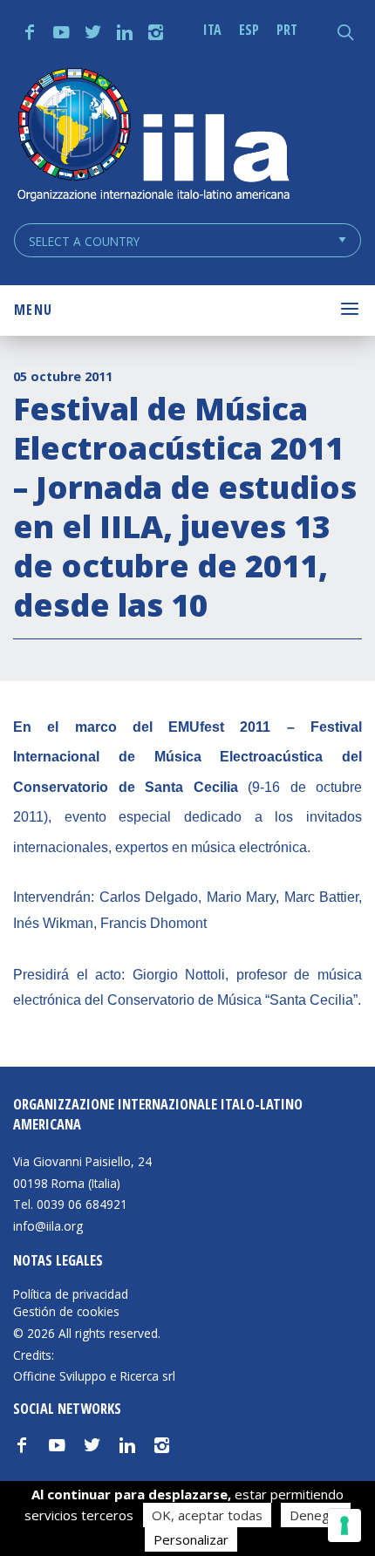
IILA (152, 136)
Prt (286, 29)
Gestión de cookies (66, 1312)
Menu (33, 309)
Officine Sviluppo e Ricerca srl (94, 1376)
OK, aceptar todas (207, 1515)
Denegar (316, 1515)
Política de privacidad (70, 1294)
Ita (212, 29)
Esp (249, 29)
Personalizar (190, 1539)
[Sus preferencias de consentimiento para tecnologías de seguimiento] (344, 1525)
